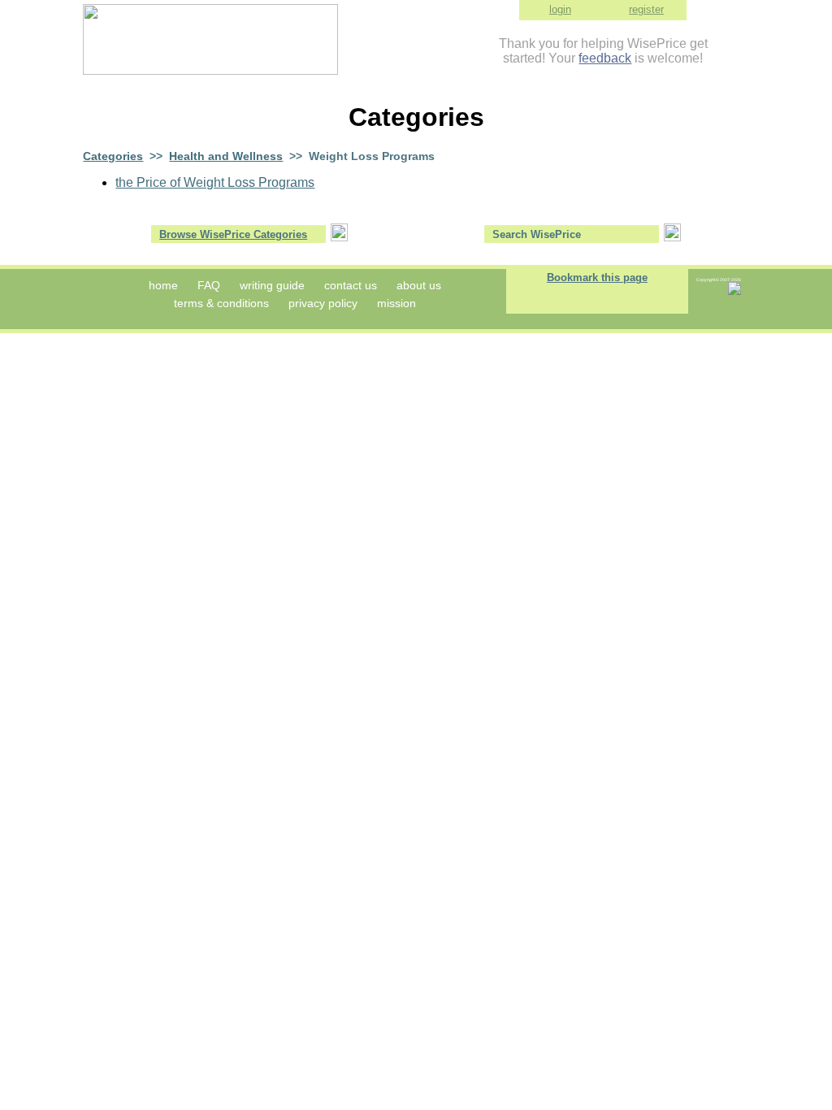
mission (396, 303)
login (560, 9)
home (163, 285)
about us (418, 285)
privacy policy (323, 303)
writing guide (272, 285)
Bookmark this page (597, 277)
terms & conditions (221, 303)
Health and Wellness (226, 156)
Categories (113, 156)
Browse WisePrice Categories (233, 234)
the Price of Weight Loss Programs (214, 182)
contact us (350, 285)
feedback (604, 58)
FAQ (208, 285)
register (646, 9)
